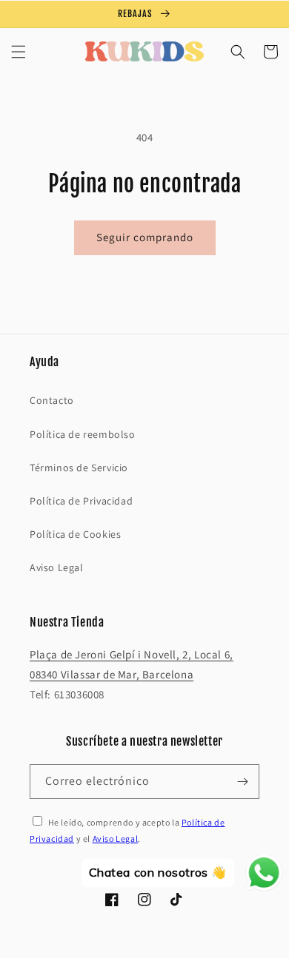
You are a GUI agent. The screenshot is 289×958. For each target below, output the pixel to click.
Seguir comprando (144, 237)
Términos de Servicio (79, 467)
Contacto (52, 400)
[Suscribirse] (242, 781)
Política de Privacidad (81, 500)
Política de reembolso (83, 434)
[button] (18, 52)
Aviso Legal (57, 567)
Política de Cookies (75, 534)
